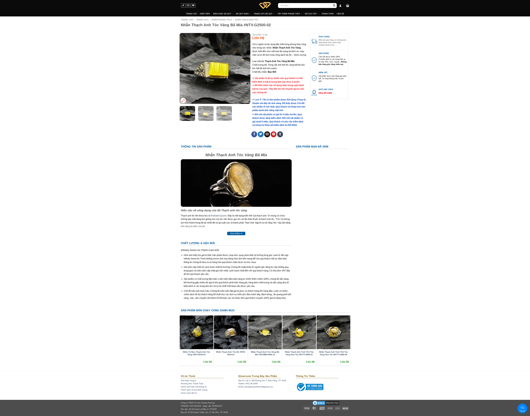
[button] (347, 5)
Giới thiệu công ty (188, 380)
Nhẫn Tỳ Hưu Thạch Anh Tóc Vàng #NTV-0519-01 (196, 353)
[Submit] (334, 5)
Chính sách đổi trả (189, 393)
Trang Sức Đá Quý (263, 14)
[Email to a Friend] (267, 134)
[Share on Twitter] (261, 134)
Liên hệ (340, 14)
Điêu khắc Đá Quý (222, 14)
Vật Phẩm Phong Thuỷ (289, 14)
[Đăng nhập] (340, 5)
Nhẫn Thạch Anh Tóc (247, 20)
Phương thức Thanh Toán (192, 383)
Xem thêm (235, 233)
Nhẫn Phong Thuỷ (222, 20)
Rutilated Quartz (219, 215)
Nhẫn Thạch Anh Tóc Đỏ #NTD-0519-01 (231, 353)
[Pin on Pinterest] (274, 134)
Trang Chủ (191, 14)
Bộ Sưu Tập (311, 14)
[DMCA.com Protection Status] (326, 404)
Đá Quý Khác (242, 14)
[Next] (245, 68)
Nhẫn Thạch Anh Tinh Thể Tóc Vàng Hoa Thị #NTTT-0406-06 (333, 353)
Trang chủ (187, 20)
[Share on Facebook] (254, 134)
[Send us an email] (188, 5)
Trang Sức (202, 20)
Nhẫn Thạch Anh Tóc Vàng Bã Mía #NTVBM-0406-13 (265, 353)
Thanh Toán (328, 14)
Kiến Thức (205, 14)
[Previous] (184, 68)
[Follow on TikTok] (183, 5)
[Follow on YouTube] (193, 5)
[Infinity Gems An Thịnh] (265, 5)
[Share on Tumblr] (280, 134)
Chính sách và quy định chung (194, 390)
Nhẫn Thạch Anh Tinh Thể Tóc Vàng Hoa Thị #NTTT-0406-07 (299, 353)
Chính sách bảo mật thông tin (194, 387)
